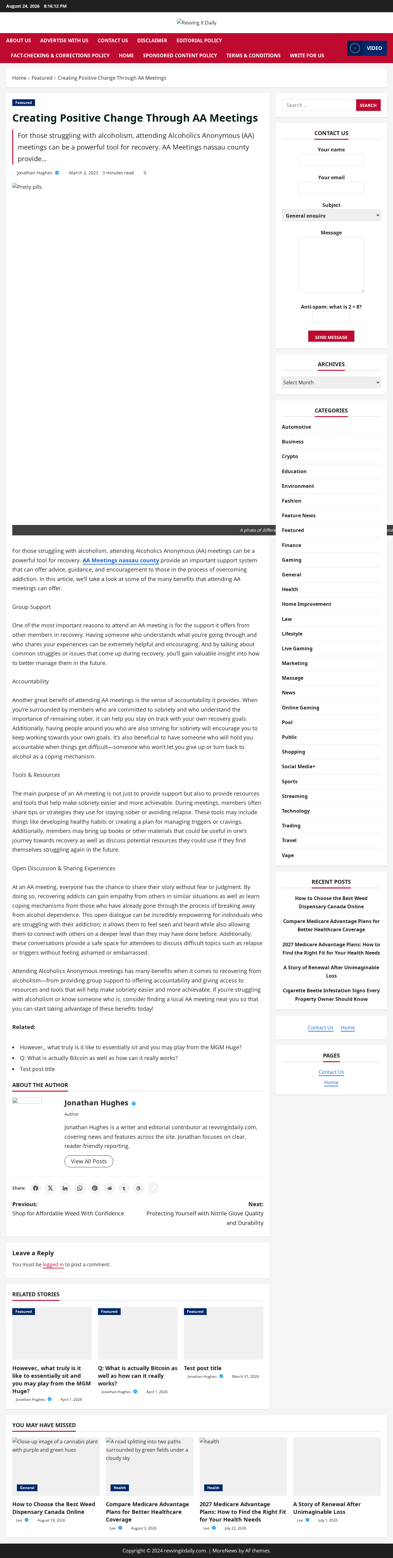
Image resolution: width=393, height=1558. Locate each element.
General (291, 574)
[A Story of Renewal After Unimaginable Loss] (337, 1467)
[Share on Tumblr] (124, 1188)
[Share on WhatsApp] (80, 1188)
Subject (331, 204)
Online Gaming (300, 707)
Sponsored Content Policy (180, 55)
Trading (291, 825)
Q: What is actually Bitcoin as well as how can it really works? (99, 1058)
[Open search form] (341, 48)
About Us (18, 40)
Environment (298, 485)
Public (289, 736)
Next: (204, 1213)
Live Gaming (297, 648)
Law (287, 618)
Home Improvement (306, 604)
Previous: (68, 1208)
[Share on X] (50, 1188)
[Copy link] (153, 1188)
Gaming (292, 559)
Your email (331, 177)
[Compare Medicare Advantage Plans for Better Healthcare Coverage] (149, 1467)
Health (290, 589)
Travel (289, 840)
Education (294, 471)
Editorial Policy (199, 40)
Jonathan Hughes (35, 173)
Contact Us (113, 40)
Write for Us (307, 55)
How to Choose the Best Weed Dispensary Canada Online (53, 1507)
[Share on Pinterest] (94, 1188)
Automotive (296, 426)
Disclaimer (152, 40)
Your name (331, 149)
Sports (290, 781)
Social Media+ (298, 766)
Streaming (295, 795)
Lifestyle (292, 633)
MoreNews (224, 1550)
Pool (287, 722)
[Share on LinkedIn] (65, 1188)
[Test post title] (223, 1333)
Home (126, 55)
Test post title (37, 1069)
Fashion (292, 500)
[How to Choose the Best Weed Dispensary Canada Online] (56, 1467)
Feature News (299, 515)
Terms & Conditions (253, 55)
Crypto (290, 456)
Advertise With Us (64, 40)
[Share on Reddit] (109, 1188)
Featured (23, 102)
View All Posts (89, 1161)
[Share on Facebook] (35, 1188)
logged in (53, 1264)
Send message (331, 337)
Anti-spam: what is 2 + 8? (331, 306)
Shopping (293, 751)
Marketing (295, 662)
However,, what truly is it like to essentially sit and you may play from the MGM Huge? (131, 1047)
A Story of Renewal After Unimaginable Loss (327, 1507)
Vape (288, 855)
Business (293, 441)
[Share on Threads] (139, 1188)
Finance (291, 545)
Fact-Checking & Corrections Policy (60, 55)
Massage (292, 677)
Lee (19, 1520)
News (288, 692)
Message (331, 232)
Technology (296, 810)
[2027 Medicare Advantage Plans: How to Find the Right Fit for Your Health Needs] (243, 1467)
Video (374, 48)
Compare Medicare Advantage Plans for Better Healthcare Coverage (147, 1511)
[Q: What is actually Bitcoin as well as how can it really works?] (137, 1333)
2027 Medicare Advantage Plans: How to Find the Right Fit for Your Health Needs (243, 1511)
